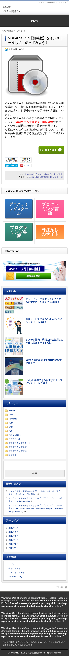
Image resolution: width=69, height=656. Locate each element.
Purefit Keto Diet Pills (25, 494)
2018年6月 (13, 532)
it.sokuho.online (23, 501)
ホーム (41, 2)
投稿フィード (15, 568)
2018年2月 (13, 544)
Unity (11, 427)
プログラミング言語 (50, 208)
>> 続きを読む (48, 150)
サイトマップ (63, 2)
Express (39, 174)
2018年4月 (13, 540)
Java (11, 415)
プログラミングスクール (19, 208)
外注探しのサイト (50, 231)
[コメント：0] (56, 177)
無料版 (59, 174)
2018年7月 (13, 528)
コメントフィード (17, 572)
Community (30, 174)
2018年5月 (13, 536)
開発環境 (45, 177)
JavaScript (13, 419)
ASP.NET (13, 411)
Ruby (11, 423)
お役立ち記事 (15, 439)
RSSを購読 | (52, 2)
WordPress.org (15, 576)
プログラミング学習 (18, 231)
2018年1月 (13, 548)
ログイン (13, 564)
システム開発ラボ (11, 11)
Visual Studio (50, 174)
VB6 (10, 431)
